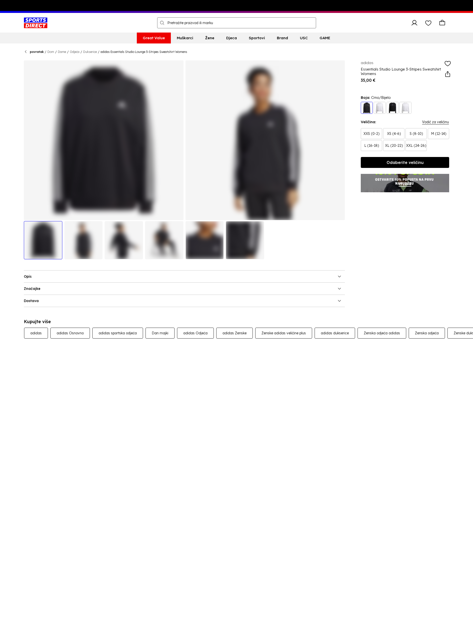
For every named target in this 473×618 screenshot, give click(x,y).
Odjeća (74, 52)
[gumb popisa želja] (428, 23)
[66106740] (367, 108)
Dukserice (90, 52)
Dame (62, 52)
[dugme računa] (414, 23)
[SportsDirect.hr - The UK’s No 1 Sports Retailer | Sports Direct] (35, 22)
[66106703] (393, 108)
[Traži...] (162, 22)
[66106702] (380, 108)
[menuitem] (154, 38)
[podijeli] (447, 74)
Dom (50, 52)
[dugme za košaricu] (442, 23)
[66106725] (405, 108)
